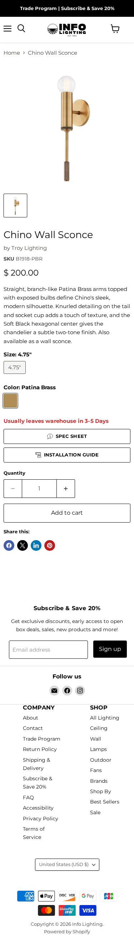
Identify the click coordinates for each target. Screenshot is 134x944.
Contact (33, 728)
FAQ (28, 797)
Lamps (98, 749)
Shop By (100, 791)
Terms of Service (34, 833)
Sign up (110, 649)
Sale (95, 812)
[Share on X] (22, 545)
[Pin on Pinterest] (49, 545)
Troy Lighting (29, 247)
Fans (96, 770)
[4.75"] (16, 375)
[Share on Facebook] (9, 545)
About (30, 718)
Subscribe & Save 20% (87, 8)
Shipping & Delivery (36, 764)
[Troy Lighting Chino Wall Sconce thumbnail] (15, 205)
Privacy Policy (40, 818)
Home (12, 53)
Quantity (14, 473)
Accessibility (38, 808)
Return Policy (40, 749)
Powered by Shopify (67, 931)
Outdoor (100, 760)
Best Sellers (104, 802)
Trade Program (38, 8)
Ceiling (99, 728)
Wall (95, 739)
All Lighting (104, 718)
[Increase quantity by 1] (66, 488)
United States (64, 864)
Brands (99, 781)
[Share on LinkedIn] (36, 545)
